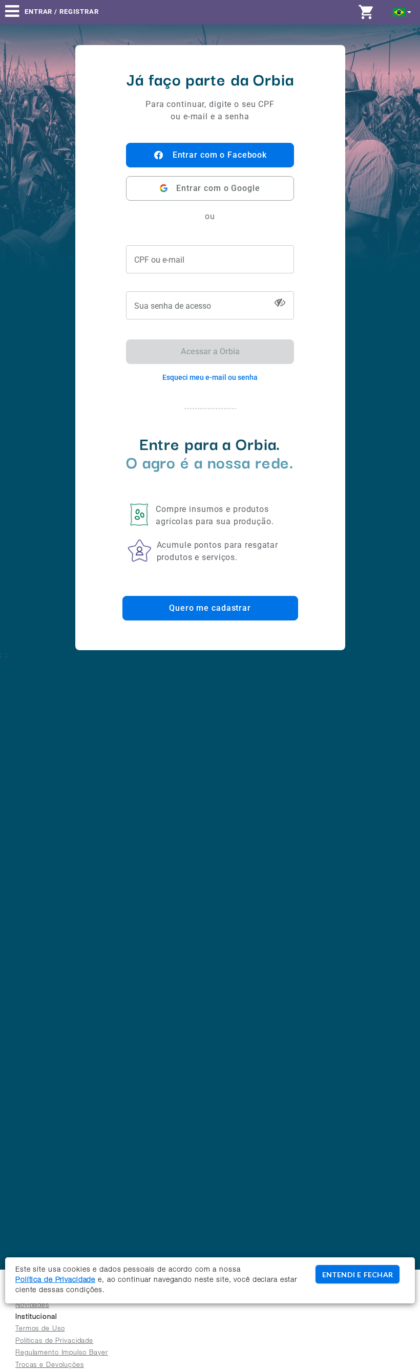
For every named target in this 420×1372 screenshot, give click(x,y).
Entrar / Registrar (62, 11)
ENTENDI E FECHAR (357, 1274)
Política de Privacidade (55, 1280)
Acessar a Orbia (210, 351)
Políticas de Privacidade (54, 1341)
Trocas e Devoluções (49, 1365)
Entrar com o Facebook (220, 155)
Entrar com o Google (218, 188)
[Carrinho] (369, 12)
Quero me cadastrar (210, 608)
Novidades (32, 1305)
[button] (402, 11)
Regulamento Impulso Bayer (61, 1353)
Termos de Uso (40, 1329)
